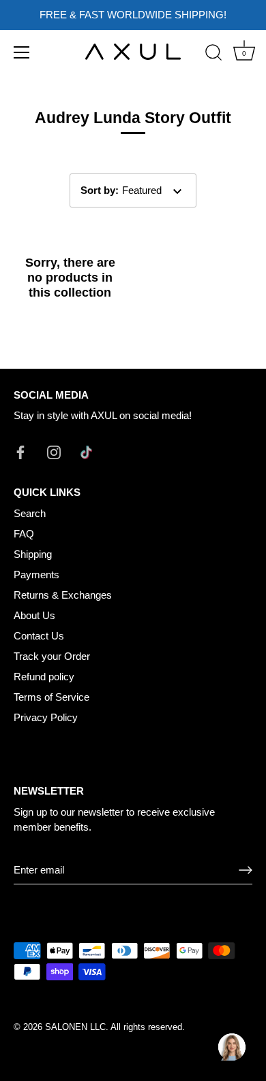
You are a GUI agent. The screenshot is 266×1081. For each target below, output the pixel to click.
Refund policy (44, 676)
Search (30, 513)
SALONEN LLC (75, 1027)
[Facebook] (20, 451)
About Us (34, 615)
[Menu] (22, 52)
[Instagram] (54, 451)
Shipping (33, 554)
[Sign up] (245, 870)
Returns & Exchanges (63, 595)
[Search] (213, 54)
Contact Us (39, 636)
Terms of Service (51, 697)
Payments (36, 574)
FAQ (24, 533)
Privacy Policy (46, 717)
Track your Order (52, 656)
